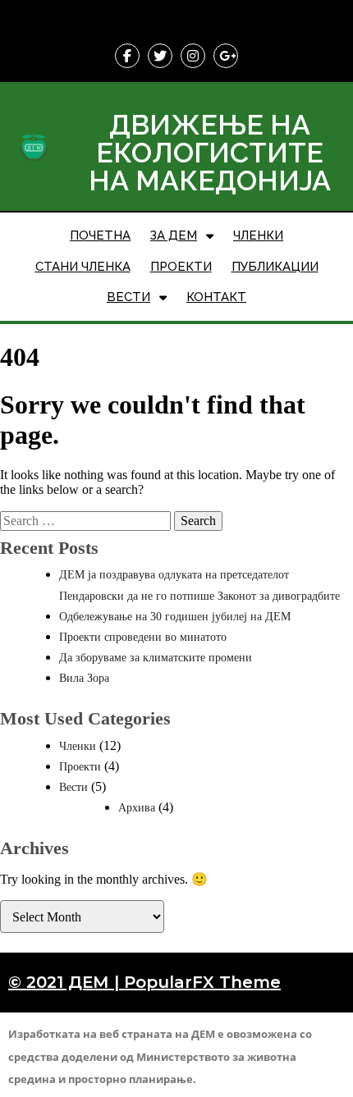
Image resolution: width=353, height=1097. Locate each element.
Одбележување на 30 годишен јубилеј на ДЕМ (175, 616)
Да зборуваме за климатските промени (155, 657)
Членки (77, 746)
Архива (136, 808)
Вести (73, 787)
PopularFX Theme (202, 982)
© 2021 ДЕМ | (66, 982)
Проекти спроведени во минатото (143, 637)
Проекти (80, 767)
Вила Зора (84, 678)
